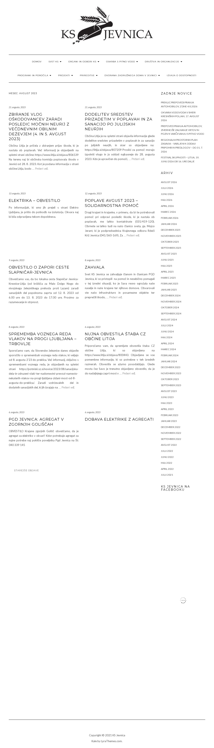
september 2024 (171, 313)
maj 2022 (166, 462)
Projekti (64, 75)
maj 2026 (166, 199)
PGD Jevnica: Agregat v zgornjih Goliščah (36, 422)
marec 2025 (168, 277)
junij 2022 (167, 457)
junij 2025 (167, 259)
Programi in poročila (33, 75)
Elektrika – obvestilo (34, 200)
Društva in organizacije (162, 61)
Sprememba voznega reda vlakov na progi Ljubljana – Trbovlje (42, 339)
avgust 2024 (169, 319)
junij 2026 (167, 194)
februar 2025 (169, 283)
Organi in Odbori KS (82, 61)
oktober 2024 (170, 307)
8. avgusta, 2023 (92, 260)
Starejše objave (26, 470)
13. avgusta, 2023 (17, 193)
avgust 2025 (169, 253)
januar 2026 (169, 223)
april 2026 (167, 205)
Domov (37, 61)
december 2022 (170, 427)
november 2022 (171, 432)
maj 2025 (166, 265)
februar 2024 (169, 355)
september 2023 (171, 385)
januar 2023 (169, 421)
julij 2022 (167, 450)
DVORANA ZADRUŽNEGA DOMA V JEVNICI (131, 75)
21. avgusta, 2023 (17, 107)
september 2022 (171, 439)
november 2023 (171, 373)
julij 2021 (167, 474)
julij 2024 (167, 325)
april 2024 (167, 343)
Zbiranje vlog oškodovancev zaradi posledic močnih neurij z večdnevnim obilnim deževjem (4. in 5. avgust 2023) (39, 126)
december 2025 (170, 229)
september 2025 (171, 247)
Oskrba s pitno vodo (121, 61)
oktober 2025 (170, 241)
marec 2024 (168, 349)
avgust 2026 (169, 182)
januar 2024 (169, 361)
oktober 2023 (170, 379)
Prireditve (88, 75)
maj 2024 (166, 337)
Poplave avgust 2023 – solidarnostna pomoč (112, 203)
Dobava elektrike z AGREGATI (119, 419)
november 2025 (171, 235)
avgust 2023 (169, 391)
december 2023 (170, 367)
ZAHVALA (94, 267)
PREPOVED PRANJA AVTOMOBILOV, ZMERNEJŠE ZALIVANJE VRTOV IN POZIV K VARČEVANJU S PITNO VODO (182, 129)
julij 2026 (167, 188)
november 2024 (171, 301)
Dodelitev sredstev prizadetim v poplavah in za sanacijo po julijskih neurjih (118, 121)
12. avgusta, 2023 (93, 193)
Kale (94, 741)
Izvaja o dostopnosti (181, 75)
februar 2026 (169, 217)
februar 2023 (169, 415)
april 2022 (167, 468)
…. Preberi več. (40, 168)
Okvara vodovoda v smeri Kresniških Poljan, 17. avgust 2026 (180, 116)
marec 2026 (168, 211)
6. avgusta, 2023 (92, 326)
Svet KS (53, 61)
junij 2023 (167, 397)
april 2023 (167, 409)
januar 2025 (169, 289)
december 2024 (170, 295)
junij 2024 (167, 331)
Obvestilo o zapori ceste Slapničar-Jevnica (39, 269)
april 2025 (167, 271)
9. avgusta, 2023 (16, 260)
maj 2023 (166, 403)
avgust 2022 (169, 444)
